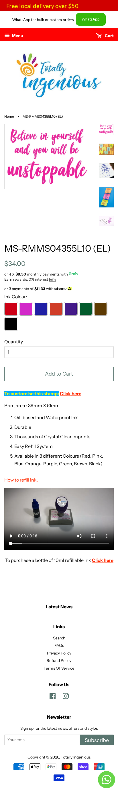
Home (9, 116)
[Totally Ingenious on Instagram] (65, 697)
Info (52, 279)
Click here (102, 560)
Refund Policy (59, 660)
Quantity (13, 341)
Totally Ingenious (76, 757)
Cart (109, 35)
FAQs (59, 645)
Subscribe (97, 740)
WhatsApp (91, 19)
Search (59, 638)
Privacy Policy (59, 653)
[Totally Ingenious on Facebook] (52, 697)
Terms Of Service (59, 668)
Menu (17, 35)
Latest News (59, 606)
